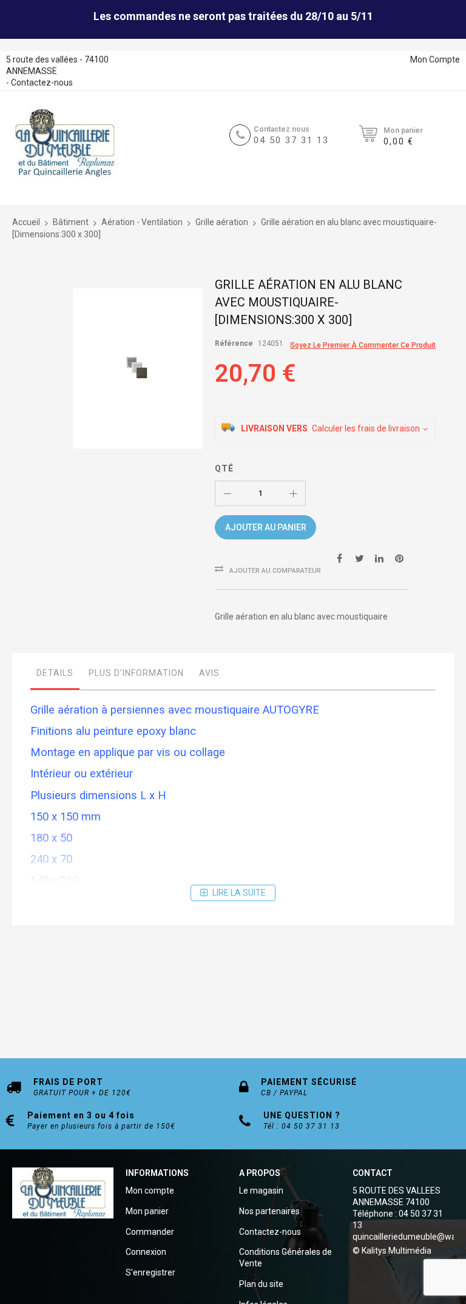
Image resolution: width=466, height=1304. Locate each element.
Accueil (26, 222)
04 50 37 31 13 (291, 140)
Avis (209, 673)
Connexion (146, 1252)
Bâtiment (71, 222)
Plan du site (261, 1284)
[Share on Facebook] (339, 558)
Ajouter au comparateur (275, 571)
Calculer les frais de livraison (366, 428)
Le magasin (261, 1190)
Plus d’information (136, 673)
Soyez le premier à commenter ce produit (363, 345)
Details (54, 673)
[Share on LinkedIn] (379, 558)
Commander (150, 1232)
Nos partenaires (269, 1211)
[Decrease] (227, 493)
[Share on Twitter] (359, 558)
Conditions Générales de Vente (285, 1257)
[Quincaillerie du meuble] (65, 143)
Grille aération (221, 222)
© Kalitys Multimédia (392, 1250)
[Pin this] (399, 558)
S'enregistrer (150, 1272)
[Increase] (293, 493)
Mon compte (150, 1190)
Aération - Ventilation (142, 222)
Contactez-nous (42, 82)
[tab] (54, 676)
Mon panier (147, 1211)
